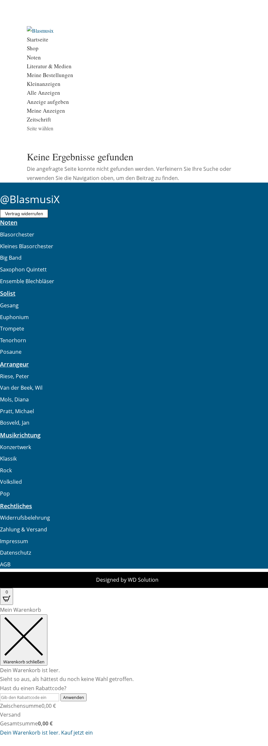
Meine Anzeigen (46, 110)
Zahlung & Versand (23, 529)
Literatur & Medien (49, 66)
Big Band (11, 257)
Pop (5, 493)
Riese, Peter (14, 376)
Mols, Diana (14, 399)
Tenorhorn (13, 340)
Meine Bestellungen (50, 75)
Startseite (37, 39)
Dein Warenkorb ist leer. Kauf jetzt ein (46, 732)
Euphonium (14, 317)
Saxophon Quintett (23, 269)
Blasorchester (17, 234)
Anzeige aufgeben (48, 101)
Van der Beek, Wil (21, 387)
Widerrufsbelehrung (25, 517)
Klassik (8, 458)
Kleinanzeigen (43, 84)
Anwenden (73, 697)
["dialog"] (134, 671)
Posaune (11, 351)
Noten (34, 57)
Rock (6, 470)
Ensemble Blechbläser (27, 281)
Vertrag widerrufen (24, 213)
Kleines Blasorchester (26, 246)
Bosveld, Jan (14, 422)
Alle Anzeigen (43, 92)
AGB (5, 564)
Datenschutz (15, 552)
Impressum (14, 541)
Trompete (12, 328)
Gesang (9, 305)
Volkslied (11, 481)
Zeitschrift (39, 119)
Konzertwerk (15, 447)
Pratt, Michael (17, 411)
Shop (33, 48)
